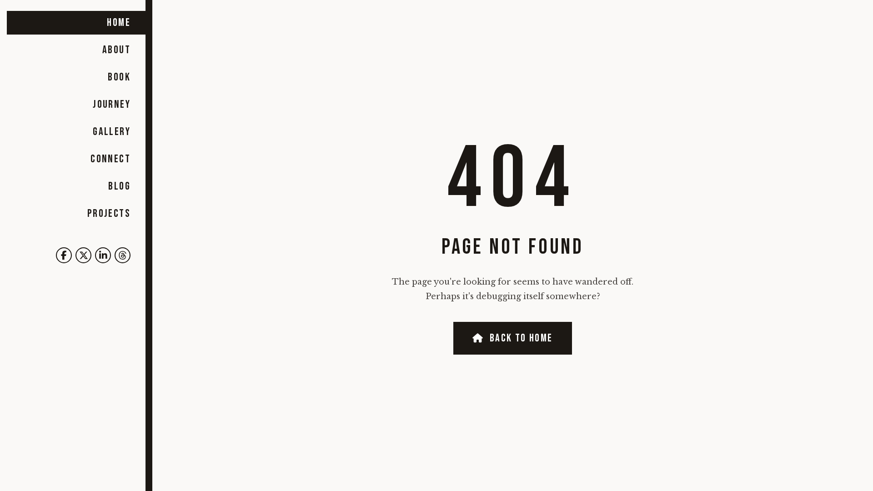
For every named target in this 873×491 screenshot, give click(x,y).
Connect (110, 158)
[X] (83, 255)
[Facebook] (64, 255)
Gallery (111, 131)
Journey (111, 104)
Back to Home (521, 338)
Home (118, 22)
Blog (119, 186)
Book (119, 77)
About (116, 49)
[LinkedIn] (103, 255)
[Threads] (122, 255)
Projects (108, 213)
